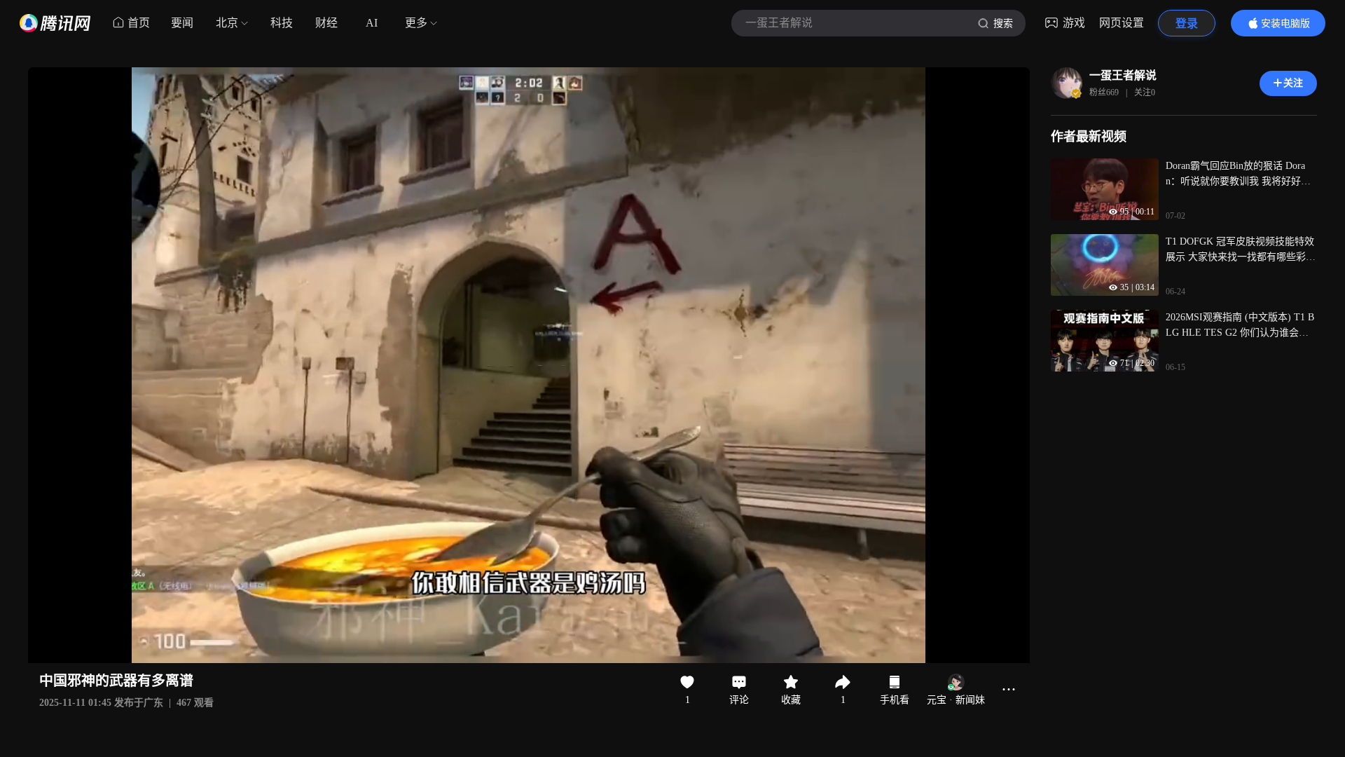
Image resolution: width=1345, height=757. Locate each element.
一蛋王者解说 (1123, 75)
